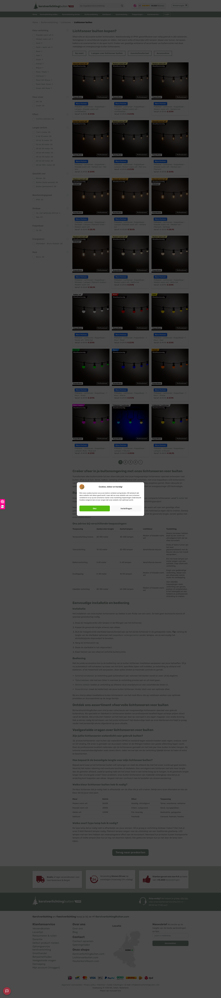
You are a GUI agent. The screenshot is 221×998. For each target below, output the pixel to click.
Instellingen (126, 508)
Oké (94, 508)
